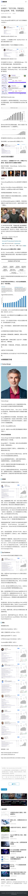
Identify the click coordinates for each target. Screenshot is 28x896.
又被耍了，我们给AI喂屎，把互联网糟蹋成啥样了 (18, 858)
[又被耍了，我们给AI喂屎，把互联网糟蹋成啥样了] (5, 859)
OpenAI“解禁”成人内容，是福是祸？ (18, 835)
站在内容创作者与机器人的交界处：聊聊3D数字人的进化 (18, 873)
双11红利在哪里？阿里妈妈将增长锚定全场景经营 (18, 850)
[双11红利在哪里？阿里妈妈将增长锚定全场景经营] (5, 851)
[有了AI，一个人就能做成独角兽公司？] (5, 866)
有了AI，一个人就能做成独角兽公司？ (18, 865)
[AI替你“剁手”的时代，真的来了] (5, 829)
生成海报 (4, 789)
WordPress (15, 894)
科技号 (14, 13)
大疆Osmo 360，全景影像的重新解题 (18, 843)
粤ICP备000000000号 (19, 892)
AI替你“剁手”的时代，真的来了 (18, 827)
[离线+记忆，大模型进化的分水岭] (5, 821)
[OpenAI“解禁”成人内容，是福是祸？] (5, 836)
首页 (2, 5)
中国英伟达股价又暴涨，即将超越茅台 (18, 813)
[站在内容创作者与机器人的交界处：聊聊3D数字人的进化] (5, 874)
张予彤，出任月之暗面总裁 (8, 879)
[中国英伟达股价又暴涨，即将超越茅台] (5, 814)
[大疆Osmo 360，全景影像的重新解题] (5, 844)
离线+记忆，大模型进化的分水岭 (18, 820)
